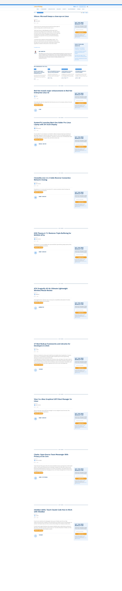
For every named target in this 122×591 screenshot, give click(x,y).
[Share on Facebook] (83, 12)
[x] (77, 6)
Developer (59, 9)
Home (35, 12)
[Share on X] (84, 12)
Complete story (37, 47)
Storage (78, 9)
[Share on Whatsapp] (87, 12)
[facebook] (74, 6)
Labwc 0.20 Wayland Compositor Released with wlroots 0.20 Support (80, 52)
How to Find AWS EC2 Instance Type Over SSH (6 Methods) (54, 72)
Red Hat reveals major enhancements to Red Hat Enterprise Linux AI (39, 72)
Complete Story (38, 139)
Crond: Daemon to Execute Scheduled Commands (67, 72)
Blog (83, 9)
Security (64, 9)
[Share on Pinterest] (86, 12)
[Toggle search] (87, 6)
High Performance (71, 9)
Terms (85, 36)
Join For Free (80, 32)
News (38, 9)
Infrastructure (51, 9)
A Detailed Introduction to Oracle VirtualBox (80, 72)
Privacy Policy (78, 107)
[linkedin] (75, 6)
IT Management (44, 9)
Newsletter (83, 6)
